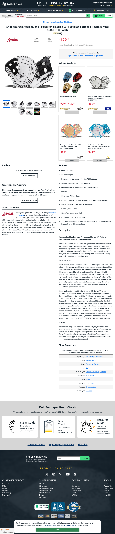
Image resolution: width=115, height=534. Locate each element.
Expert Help (105, 5)
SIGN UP (85, 458)
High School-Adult (98, 356)
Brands (41, 495)
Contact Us (5, 484)
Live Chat (82, 444)
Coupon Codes (76, 490)
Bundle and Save (77, 10)
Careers (74, 484)
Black (94, 360)
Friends (74, 493)
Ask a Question (29, 200)
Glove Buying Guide (45, 490)
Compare (36, 41)
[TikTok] (75, 474)
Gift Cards (42, 497)
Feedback (107, 493)
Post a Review (29, 176)
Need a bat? (19, 15)
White (88, 360)
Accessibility (108, 495)
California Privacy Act (68, 525)
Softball (103, 372)
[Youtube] (68, 474)
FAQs (4, 486)
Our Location (76, 486)
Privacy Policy (50, 525)
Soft (87, 368)
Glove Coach (43, 486)
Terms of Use (108, 486)
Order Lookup (6, 493)
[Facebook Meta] (40, 474)
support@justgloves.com (61, 444)
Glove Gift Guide (44, 493)
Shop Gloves (11, 10)
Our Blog (106, 484)
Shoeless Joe (91, 387)
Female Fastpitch (92, 372)
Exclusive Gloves (92, 364)
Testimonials (76, 488)
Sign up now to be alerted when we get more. (86, 56)
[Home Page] (12, 4)
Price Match (6, 495)
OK (57, 529)
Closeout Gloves (102, 10)
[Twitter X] (46, 474)
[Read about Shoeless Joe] (12, 40)
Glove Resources (54, 10)
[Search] (88, 16)
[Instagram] (53, 474)
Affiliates (74, 495)
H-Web (89, 391)
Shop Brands (32, 10)
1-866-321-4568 (36, 444)
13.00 (88, 379)
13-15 (88, 356)
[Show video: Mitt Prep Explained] (37, 111)
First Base (90, 375)
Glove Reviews (44, 484)
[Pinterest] (60, 474)
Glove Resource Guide (46, 488)
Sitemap (106, 490)
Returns (4, 488)
